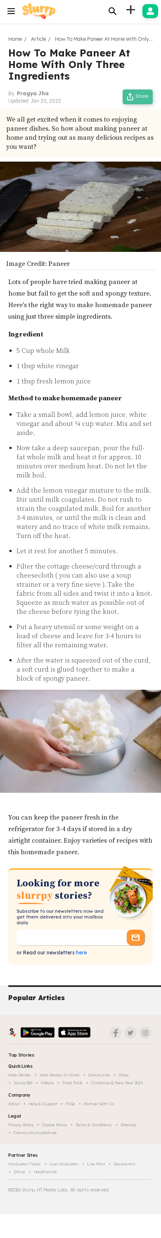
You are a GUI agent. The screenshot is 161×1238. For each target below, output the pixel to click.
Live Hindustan (64, 1164)
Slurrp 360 (23, 1082)
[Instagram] (145, 1033)
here (81, 952)
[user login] (150, 11)
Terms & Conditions (94, 1125)
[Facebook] (115, 1033)
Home (15, 39)
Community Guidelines (35, 1132)
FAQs (70, 1103)
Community (99, 1075)
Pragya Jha (33, 93)
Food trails (72, 1082)
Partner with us (99, 1103)
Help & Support (42, 1103)
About (14, 1103)
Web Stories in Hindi (60, 1075)
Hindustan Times (24, 1164)
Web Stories (19, 1075)
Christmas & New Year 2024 (117, 1082)
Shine (19, 1172)
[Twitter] (130, 1033)
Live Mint (95, 1164)
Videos (47, 1082)
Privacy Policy (20, 1125)
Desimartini (124, 1164)
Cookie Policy (54, 1125)
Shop (123, 1075)
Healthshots (45, 1172)
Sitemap (128, 1125)
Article (38, 39)
